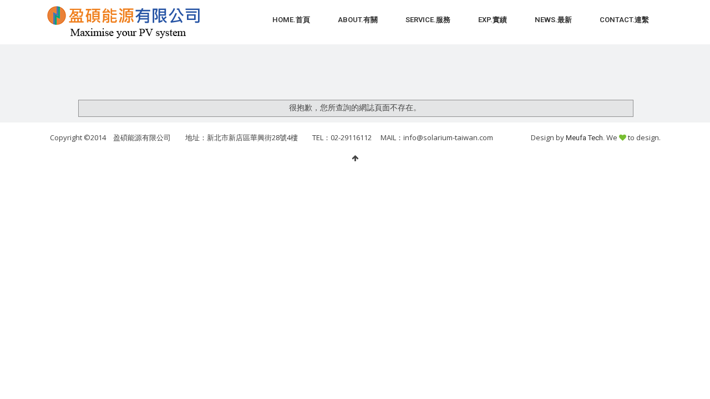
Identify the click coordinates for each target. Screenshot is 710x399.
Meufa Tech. (586, 138)
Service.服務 (427, 20)
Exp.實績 (492, 20)
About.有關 (358, 20)
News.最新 (553, 20)
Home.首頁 (291, 20)
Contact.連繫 (624, 20)
